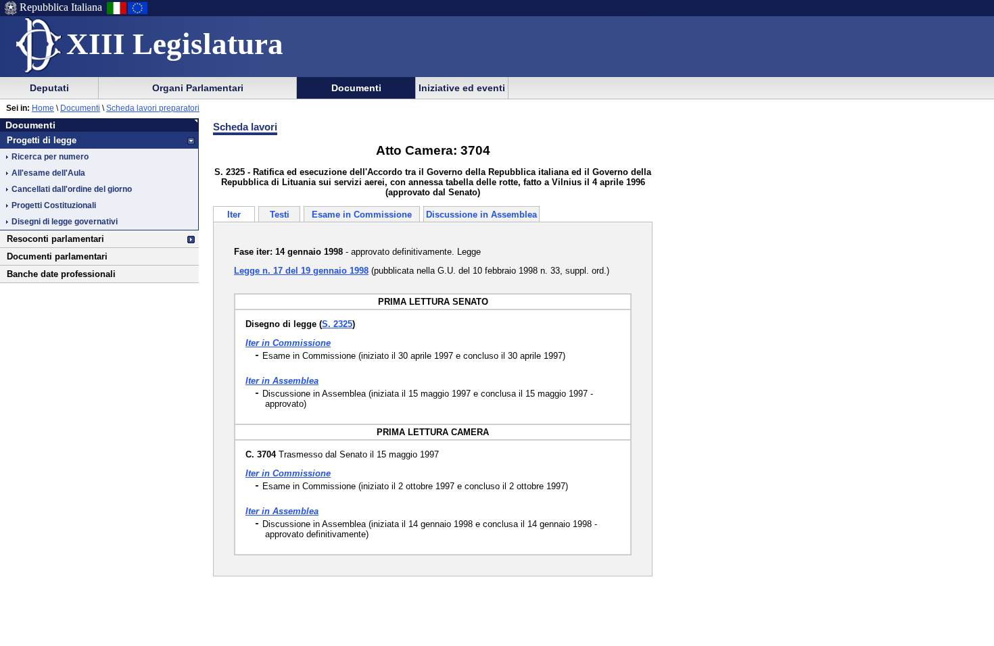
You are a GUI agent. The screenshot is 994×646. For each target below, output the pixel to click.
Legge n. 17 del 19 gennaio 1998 (301, 271)
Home (43, 108)
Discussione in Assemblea (481, 214)
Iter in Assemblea (281, 381)
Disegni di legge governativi (64, 221)
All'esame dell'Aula (48, 173)
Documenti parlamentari (57, 256)
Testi (279, 214)
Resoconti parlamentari (55, 239)
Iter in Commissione (288, 343)
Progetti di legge (41, 140)
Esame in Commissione (362, 214)
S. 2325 (337, 324)
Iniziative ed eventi (462, 87)
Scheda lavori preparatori (152, 108)
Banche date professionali (61, 274)
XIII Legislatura (174, 44)
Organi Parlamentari (197, 87)
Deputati (49, 87)
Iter (234, 214)
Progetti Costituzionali (53, 205)
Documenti (356, 87)
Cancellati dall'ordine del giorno (71, 189)
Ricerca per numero (50, 157)
